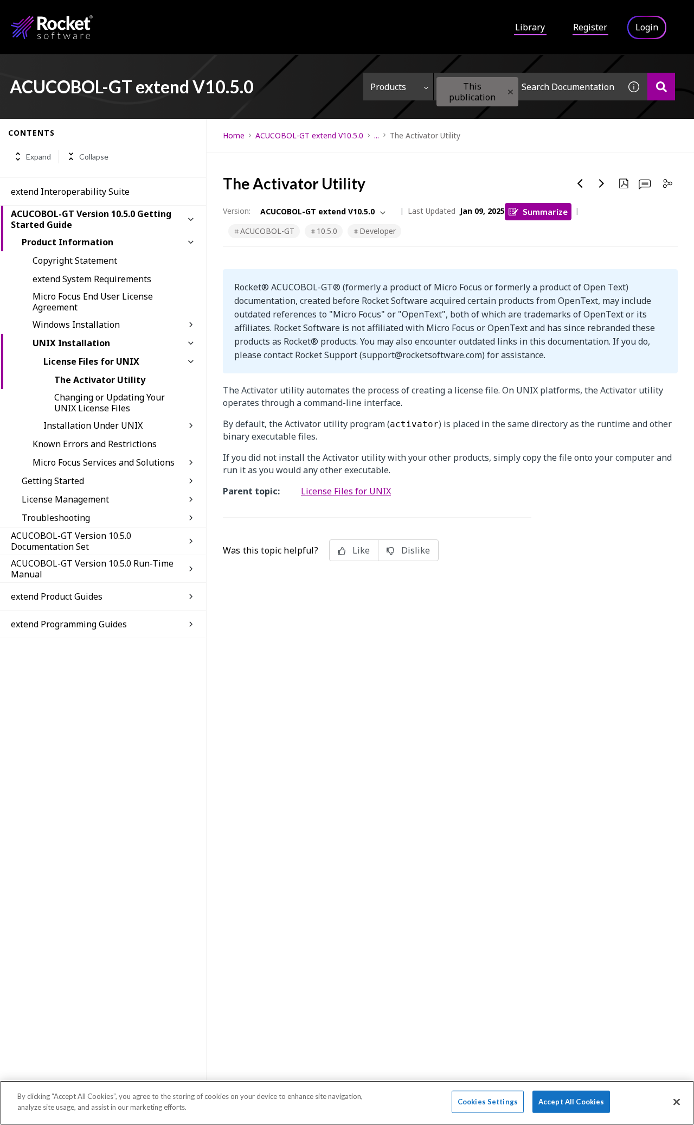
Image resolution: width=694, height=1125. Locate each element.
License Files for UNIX (91, 361)
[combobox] (527, 86)
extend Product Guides (56, 596)
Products (388, 87)
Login (646, 27)
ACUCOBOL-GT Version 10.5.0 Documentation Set (71, 541)
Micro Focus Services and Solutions (104, 462)
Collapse (93, 156)
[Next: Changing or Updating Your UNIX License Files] (602, 183)
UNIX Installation (71, 343)
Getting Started (53, 481)
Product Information (67, 242)
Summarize (545, 211)
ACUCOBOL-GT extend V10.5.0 (309, 135)
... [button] (376, 135)
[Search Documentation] (661, 86)
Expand (38, 156)
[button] (510, 92)
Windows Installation (76, 324)
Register (590, 27)
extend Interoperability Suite (70, 192)
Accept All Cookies (571, 1101)
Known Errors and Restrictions (95, 444)
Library (530, 27)
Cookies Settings (488, 1101)
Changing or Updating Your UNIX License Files (109, 403)
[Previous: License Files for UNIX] (580, 183)
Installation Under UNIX (93, 425)
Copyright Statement (75, 260)
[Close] (677, 1102)
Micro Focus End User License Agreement (93, 302)
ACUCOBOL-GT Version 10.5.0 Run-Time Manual (92, 568)
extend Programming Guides (69, 624)
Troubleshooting (56, 518)
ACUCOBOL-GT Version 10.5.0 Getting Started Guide (91, 219)
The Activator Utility (99, 380)
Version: (236, 211)
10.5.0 (327, 231)
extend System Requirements (92, 279)
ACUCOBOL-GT (267, 231)
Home (234, 135)
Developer (377, 231)
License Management (65, 499)
